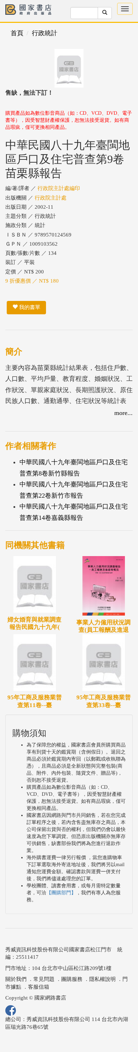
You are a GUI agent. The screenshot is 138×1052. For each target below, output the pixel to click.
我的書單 (29, 307)
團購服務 (71, 979)
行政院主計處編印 (59, 188)
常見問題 (43, 979)
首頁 (17, 33)
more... (123, 412)
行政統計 (44, 33)
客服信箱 (38, 987)
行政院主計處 (51, 198)
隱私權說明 (102, 979)
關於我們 (16, 979)
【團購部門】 (61, 892)
